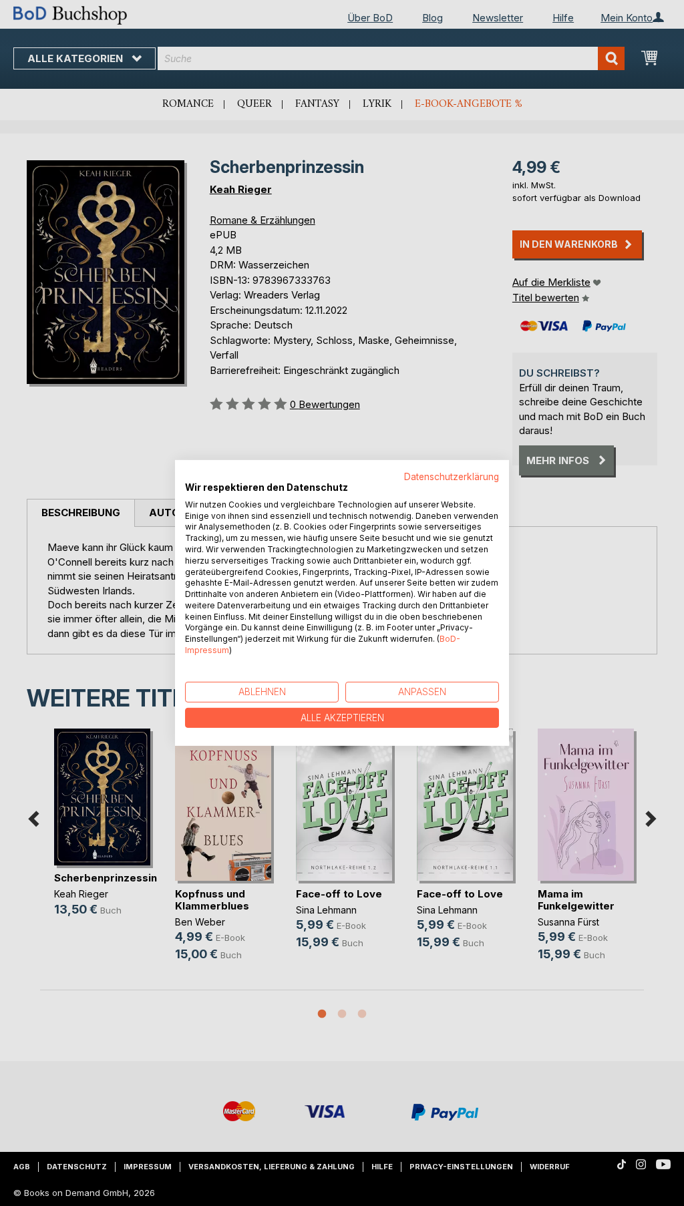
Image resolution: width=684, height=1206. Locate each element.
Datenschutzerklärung (451, 476)
